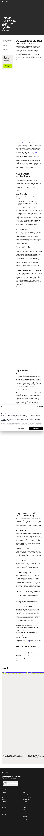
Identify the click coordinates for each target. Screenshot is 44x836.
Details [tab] (22, 409)
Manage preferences (22, 428)
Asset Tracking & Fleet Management (29, 794)
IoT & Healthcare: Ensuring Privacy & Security (8, 41)
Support (24, 814)
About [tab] (36, 409)
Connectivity (4, 792)
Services (3, 799)
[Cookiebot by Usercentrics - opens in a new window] (38, 407)
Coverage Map (25, 811)
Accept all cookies (36, 428)
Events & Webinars (5, 814)
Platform (3, 794)
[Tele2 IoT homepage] (5, 1)
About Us (24, 807)
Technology (29, 761)
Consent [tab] (7, 409)
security (32, 55)
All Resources (4, 807)
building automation (34, 144)
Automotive (24, 792)
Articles (3, 809)
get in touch (27, 641)
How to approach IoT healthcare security (7, 49)
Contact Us (24, 812)
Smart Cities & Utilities (26, 799)
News (24, 809)
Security (3, 797)
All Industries (25, 801)
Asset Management (6, 761)
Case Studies (4, 811)
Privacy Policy (25, 816)
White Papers (4, 812)
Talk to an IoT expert (7, 66)
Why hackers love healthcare (6, 45)
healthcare (23, 142)
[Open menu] (41, 2)
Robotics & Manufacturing (27, 797)
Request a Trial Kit (5, 801)
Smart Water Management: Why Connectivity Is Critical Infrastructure (13, 756)
